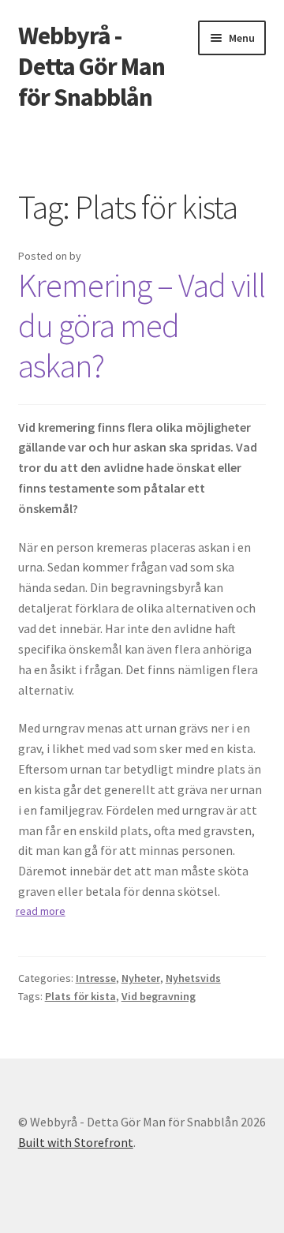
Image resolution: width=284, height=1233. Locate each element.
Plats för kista (80, 996)
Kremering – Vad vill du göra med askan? (141, 325)
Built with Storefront (75, 1142)
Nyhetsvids (193, 978)
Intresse (96, 978)
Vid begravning (158, 996)
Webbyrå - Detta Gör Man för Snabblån (91, 66)
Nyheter (140, 978)
